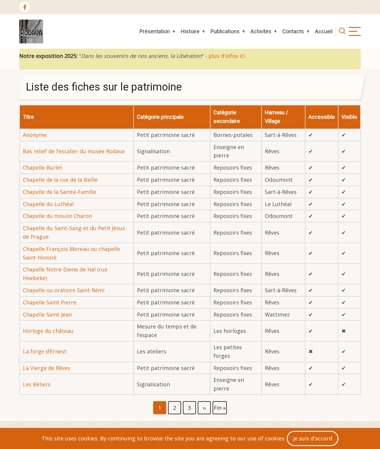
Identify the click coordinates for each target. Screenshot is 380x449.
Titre (31, 117)
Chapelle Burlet (42, 167)
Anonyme (35, 134)
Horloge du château (48, 330)
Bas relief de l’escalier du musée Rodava (73, 151)
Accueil (323, 31)
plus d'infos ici (226, 55)
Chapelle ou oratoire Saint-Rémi (63, 290)
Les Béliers (36, 384)
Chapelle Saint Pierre (49, 302)
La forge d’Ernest (44, 351)
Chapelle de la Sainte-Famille (59, 191)
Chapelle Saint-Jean (47, 314)
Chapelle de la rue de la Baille (60, 179)
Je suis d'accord (312, 438)
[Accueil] (31, 31)
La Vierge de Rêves (46, 367)
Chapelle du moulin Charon (57, 215)
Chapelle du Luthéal (48, 204)
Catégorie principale (160, 117)
